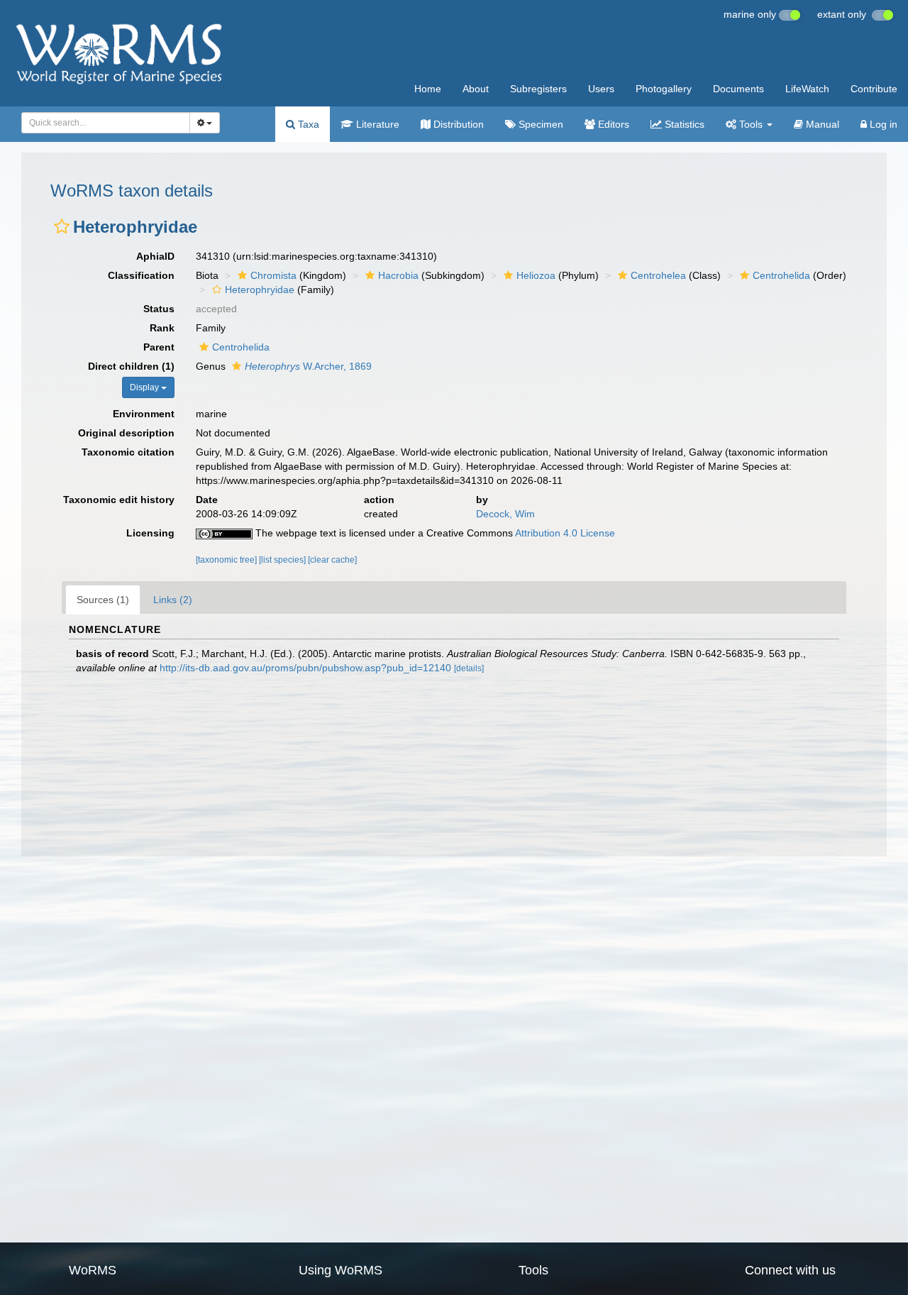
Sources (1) (103, 599)
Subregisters (538, 88)
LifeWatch (807, 88)
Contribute (874, 88)
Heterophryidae (259, 289)
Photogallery (664, 88)
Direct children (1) (131, 366)
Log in (882, 124)
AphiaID (155, 256)
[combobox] (105, 122)
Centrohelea (658, 275)
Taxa (307, 124)
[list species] (283, 560)
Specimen (539, 124)
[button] (61, 226)
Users (601, 88)
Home (427, 88)
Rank (162, 328)
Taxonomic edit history (119, 499)
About (476, 88)
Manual (821, 124)
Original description (126, 433)
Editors (612, 124)
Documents (738, 88)
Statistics (683, 124)
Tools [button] (750, 124)
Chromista (273, 275)
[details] (469, 668)
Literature (376, 124)
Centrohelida (781, 275)
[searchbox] (102, 123)
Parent (159, 347)
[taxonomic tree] (227, 560)
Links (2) (172, 599)
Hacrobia (398, 275)
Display (145, 387)
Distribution (457, 124)
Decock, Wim (505, 513)
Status (159, 308)
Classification (141, 275)
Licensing (150, 533)
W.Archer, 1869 (308, 366)
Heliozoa (535, 275)
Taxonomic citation (128, 452)
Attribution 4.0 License (565, 533)
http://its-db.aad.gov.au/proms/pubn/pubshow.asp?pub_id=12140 (305, 667)
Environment (144, 413)
